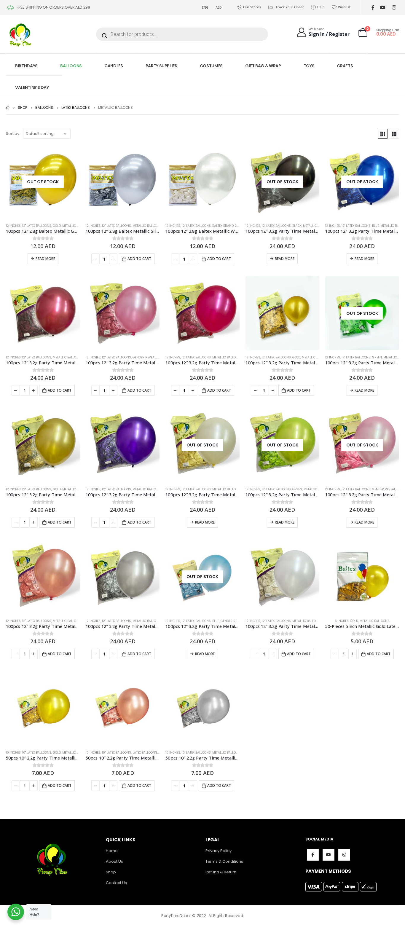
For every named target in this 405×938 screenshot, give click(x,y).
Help (321, 7)
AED (219, 7)
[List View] (394, 134)
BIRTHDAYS (26, 66)
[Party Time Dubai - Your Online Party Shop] (21, 34)
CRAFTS (345, 66)
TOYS (309, 66)
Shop (111, 872)
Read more (45, 258)
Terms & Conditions (224, 861)
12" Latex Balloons (36, 226)
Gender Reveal (144, 357)
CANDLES (113, 66)
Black (297, 226)
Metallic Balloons (77, 226)
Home (112, 851)
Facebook (313, 855)
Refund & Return (220, 872)
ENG (205, 7)
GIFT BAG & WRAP (263, 66)
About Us (114, 861)
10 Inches (13, 752)
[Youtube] (382, 7)
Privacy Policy (218, 851)
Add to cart (139, 258)
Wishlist (344, 7)
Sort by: (13, 133)
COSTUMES (211, 66)
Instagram (344, 855)
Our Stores (252, 7)
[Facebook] (373, 7)
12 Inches (13, 226)
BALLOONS (71, 66)
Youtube (328, 855)
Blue (375, 226)
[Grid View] (383, 134)
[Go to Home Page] (7, 107)
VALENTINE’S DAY (32, 87)
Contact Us (116, 883)
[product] (123, 181)
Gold (57, 226)
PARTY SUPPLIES (161, 66)
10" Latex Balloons (36, 752)
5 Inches (342, 621)
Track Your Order (289, 7)
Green (377, 357)
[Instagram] (394, 7)
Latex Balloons (145, 752)
